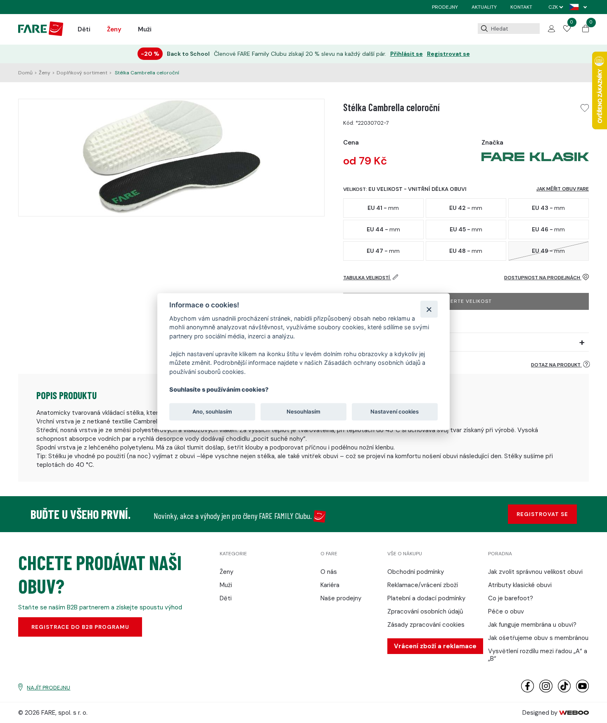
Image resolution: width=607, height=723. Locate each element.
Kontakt (521, 7)
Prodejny (445, 7)
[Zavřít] (428, 308)
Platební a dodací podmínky (426, 598)
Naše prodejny (340, 598)
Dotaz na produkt (556, 365)
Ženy (114, 29)
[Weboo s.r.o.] (574, 713)
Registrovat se (448, 53)
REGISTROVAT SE (542, 514)
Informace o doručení (376, 342)
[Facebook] (527, 690)
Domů (25, 72)
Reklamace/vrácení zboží (422, 585)
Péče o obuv (506, 611)
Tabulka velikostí (367, 277)
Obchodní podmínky (415, 572)
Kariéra (329, 585)
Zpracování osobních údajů (425, 611)
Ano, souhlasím (212, 411)
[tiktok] (564, 690)
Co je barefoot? (510, 598)
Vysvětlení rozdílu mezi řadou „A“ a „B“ (537, 655)
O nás (328, 572)
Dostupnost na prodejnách (542, 277)
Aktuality (484, 7)
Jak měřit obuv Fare (562, 189)
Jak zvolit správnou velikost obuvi (535, 572)
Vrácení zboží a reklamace (435, 646)
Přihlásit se (406, 53)
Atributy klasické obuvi (520, 585)
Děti (84, 29)
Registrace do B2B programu (80, 626)
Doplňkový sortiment (82, 72)
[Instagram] (545, 690)
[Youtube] (582, 690)
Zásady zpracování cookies (426, 625)
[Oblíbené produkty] (567, 30)
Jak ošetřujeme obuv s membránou (538, 638)
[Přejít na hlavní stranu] (40, 34)
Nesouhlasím (303, 411)
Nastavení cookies (394, 411)
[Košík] (585, 30)
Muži (145, 29)
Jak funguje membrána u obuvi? (532, 625)
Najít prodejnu (48, 687)
